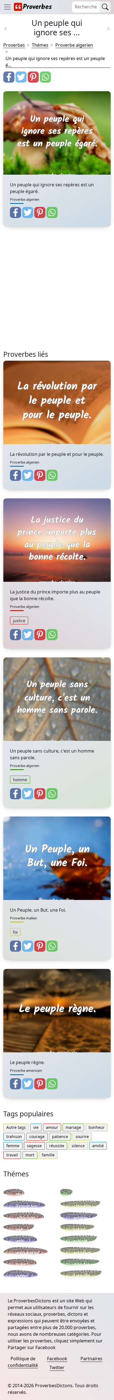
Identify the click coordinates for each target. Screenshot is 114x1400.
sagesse (34, 1145)
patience (60, 1136)
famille (48, 1154)
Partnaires (91, 1359)
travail (12, 1154)
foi (15, 932)
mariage (73, 1127)
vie (35, 1127)
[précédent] (8, 28)
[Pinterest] (33, 77)
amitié (98, 1145)
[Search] (105, 7)
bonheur (97, 1127)
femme (12, 1145)
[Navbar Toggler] (7, 6)
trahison (14, 1136)
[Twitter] (21, 77)
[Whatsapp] (45, 77)
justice (19, 620)
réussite (56, 1145)
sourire (82, 1136)
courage (37, 1136)
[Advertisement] (57, 293)
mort (29, 1154)
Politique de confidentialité (23, 1362)
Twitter (57, 1367)
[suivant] (105, 28)
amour (52, 1127)
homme (20, 779)
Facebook (57, 1359)
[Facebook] (8, 77)
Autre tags (16, 1127)
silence (78, 1145)
